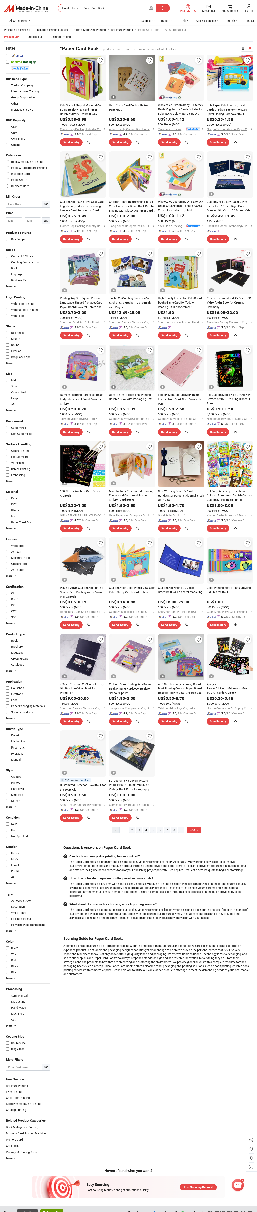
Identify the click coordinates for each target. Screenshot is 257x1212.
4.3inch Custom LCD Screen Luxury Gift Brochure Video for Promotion (82, 688)
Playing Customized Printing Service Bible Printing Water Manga (81, 592)
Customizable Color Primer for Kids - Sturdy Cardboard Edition (132, 590)
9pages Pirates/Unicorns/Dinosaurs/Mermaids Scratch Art (230, 688)
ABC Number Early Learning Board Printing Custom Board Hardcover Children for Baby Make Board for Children (180, 688)
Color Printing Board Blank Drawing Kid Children (229, 590)
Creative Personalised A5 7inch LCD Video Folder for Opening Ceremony (229, 302)
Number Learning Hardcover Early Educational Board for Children (81, 399)
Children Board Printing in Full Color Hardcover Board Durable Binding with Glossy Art (132, 206)
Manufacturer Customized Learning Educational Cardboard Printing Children (131, 495)
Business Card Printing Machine (26, 1133)
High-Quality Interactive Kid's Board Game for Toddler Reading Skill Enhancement (180, 302)
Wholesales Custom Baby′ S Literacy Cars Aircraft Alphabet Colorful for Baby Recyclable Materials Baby (180, 206)
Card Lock (12, 1146)
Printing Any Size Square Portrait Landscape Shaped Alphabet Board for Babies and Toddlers (81, 302)
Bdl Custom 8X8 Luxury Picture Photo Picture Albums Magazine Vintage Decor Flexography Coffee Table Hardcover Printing (129, 785)
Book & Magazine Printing (22, 1127)
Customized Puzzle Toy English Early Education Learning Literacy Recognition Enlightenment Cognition (82, 206)
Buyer (164, 21)
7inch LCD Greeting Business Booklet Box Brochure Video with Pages (130, 302)
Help (183, 21)
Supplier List (35, 37)
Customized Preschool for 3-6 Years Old (83, 787)
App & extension (206, 21)
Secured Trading (61, 37)
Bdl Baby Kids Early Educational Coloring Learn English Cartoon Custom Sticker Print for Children (230, 495)
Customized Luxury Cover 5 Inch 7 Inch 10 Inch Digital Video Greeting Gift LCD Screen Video (229, 206)
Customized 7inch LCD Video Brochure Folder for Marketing (180, 590)
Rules (250, 21)
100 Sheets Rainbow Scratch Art (81, 493)
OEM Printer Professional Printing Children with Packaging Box (130, 397)
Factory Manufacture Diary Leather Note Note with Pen (179, 399)
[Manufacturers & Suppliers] (26, 8)
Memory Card (14, 1139)
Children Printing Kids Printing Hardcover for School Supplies (130, 688)
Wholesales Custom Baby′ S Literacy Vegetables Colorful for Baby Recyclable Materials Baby (180, 109)
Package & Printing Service (22, 1152)
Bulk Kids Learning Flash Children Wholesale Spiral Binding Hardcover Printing (227, 109)
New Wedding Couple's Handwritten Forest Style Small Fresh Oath (181, 495)
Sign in (249, 10)
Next (192, 830)
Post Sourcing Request (198, 1187)
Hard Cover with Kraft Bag (129, 107)
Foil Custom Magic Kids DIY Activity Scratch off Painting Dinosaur (229, 399)
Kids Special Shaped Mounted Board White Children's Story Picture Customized (81, 109)
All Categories (18, 21)
